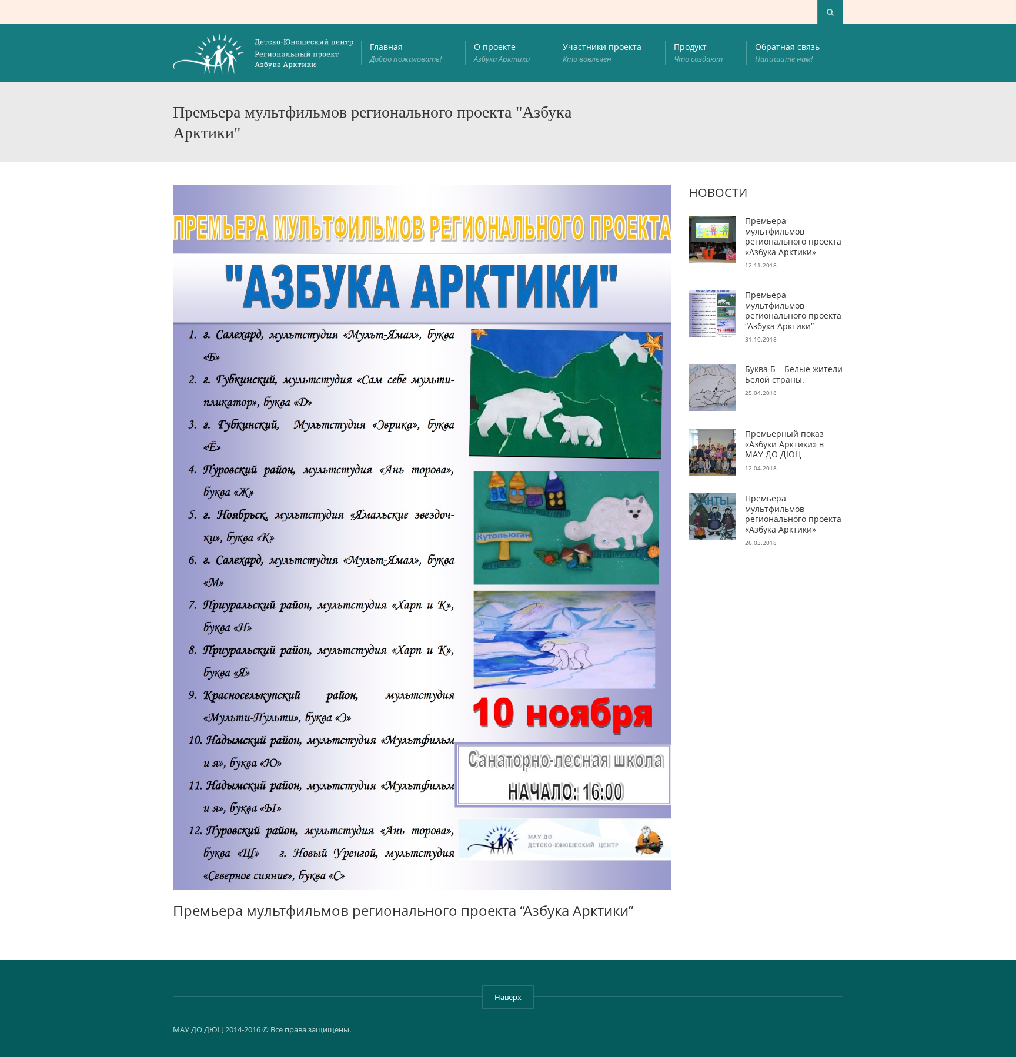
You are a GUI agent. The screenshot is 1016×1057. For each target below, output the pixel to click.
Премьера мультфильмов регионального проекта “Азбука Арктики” (793, 310)
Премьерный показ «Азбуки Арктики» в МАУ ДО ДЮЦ (784, 444)
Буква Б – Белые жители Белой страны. (794, 374)
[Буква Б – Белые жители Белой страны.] (712, 387)
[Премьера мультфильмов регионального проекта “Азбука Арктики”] (712, 313)
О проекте (502, 52)
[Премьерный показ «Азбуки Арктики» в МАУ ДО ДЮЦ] (712, 452)
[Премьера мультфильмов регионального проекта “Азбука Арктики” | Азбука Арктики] (264, 53)
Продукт (698, 52)
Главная (406, 52)
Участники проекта (602, 52)
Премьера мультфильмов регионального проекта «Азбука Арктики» (793, 236)
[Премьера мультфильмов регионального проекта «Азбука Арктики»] (712, 239)
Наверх (508, 997)
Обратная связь (787, 52)
